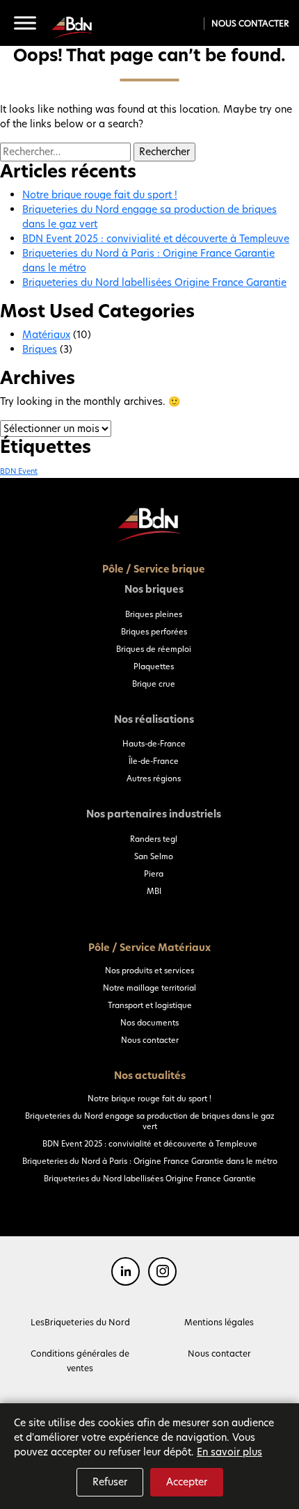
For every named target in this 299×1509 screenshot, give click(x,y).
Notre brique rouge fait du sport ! (99, 195)
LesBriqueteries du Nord (80, 1322)
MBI (154, 891)
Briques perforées (154, 631)
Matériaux (46, 335)
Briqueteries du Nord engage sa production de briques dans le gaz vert (150, 1121)
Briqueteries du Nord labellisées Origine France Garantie (154, 282)
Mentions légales (219, 1322)
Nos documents (149, 1022)
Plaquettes (154, 666)
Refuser (109, 1482)
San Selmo (153, 856)
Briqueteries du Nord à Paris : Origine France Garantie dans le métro (149, 1161)
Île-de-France (154, 761)
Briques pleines (153, 614)
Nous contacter (250, 23)
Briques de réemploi (153, 649)
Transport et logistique (150, 1005)
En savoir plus (229, 1452)
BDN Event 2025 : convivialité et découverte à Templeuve (155, 239)
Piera (153, 873)
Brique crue (153, 683)
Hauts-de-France (154, 743)
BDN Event (19, 471)
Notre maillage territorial (149, 987)
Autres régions (154, 778)
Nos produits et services (149, 970)
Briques (39, 349)
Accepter (186, 1482)
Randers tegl (153, 839)
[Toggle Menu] (25, 23)
